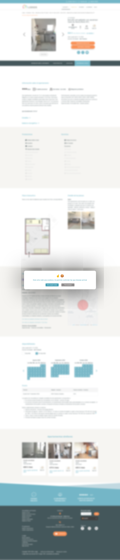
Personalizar (68, 285)
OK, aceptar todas (52, 285)
